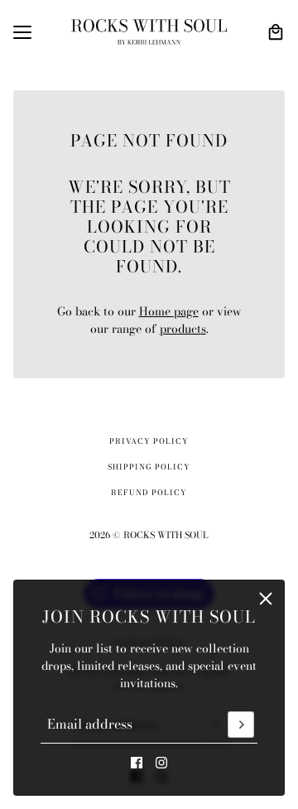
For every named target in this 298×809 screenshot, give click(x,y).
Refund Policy (149, 492)
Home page (169, 311)
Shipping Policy (149, 467)
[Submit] (241, 724)
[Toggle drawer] (22, 32)
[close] (265, 598)
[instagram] (161, 763)
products (183, 329)
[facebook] (136, 763)
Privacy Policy (149, 441)
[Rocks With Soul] (149, 32)
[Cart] (276, 32)
